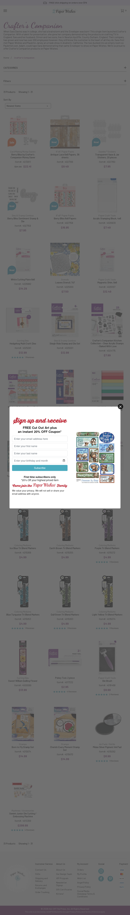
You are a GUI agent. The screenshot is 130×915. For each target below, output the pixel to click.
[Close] (120, 406)
